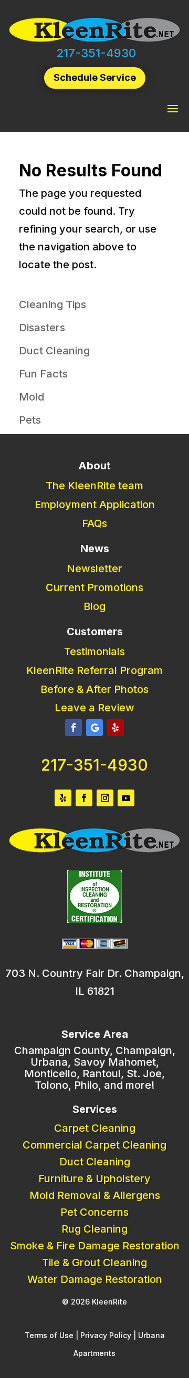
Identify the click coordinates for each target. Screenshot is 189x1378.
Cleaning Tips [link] (52, 304)
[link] (94, 40)
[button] (172, 108)
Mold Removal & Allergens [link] (94, 1195)
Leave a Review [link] (94, 707)
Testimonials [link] (94, 651)
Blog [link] (94, 606)
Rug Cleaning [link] (94, 1229)
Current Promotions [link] (94, 587)
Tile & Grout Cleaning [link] (94, 1262)
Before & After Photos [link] (94, 689)
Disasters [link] (42, 327)
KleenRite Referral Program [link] (94, 670)
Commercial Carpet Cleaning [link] (94, 1145)
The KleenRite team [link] (94, 485)
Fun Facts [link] (43, 373)
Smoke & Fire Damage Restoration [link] (95, 1245)
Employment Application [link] (95, 504)
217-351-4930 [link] (96, 53)
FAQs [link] (94, 523)
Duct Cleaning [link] (54, 350)
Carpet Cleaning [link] (94, 1128)
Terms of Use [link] (49, 1335)
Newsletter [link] (94, 568)
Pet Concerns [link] (94, 1212)
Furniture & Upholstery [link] (94, 1178)
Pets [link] (30, 420)
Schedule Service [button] (95, 77)
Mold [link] (31, 397)
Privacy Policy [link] (105, 1335)
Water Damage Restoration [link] (94, 1279)
